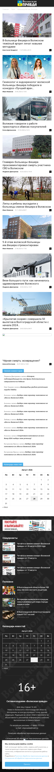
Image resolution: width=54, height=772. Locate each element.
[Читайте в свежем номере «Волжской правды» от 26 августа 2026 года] (9, 546)
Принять (27, 764)
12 (20, 489)
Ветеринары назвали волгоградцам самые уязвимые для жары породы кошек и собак (32, 601)
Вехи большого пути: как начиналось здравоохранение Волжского (26, 282)
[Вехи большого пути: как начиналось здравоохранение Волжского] (27, 265)
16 (48, 489)
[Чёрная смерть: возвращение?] (27, 346)
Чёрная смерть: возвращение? (21, 360)
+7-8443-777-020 (37, 725)
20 (27, 494)
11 (13, 489)
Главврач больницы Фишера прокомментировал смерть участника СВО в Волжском (26, 165)
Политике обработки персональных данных (31, 756)
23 (48, 494)
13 (27, 489)
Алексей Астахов (9, 364)
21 (34, 494)
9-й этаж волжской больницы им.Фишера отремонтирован (21, 244)
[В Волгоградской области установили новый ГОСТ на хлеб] (9, 615)
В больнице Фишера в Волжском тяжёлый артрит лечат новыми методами (23, 43)
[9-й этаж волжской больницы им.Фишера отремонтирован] (27, 227)
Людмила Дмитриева (10, 172)
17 (6, 494)
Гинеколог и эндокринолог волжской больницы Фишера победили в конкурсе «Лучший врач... (26, 85)
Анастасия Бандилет (10, 50)
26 (20, 498)
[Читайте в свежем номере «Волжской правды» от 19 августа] (9, 558)
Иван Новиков (8, 92)
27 (27, 498)
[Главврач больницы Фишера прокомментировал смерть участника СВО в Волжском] (27, 147)
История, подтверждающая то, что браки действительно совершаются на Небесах (24, 379)
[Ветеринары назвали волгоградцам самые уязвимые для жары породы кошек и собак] (9, 602)
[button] (4, 3)
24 (6, 498)
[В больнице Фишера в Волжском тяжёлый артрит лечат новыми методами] (27, 25)
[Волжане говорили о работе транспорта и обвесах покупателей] (27, 108)
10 (6, 489)
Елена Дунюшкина (9, 130)
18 (13, 494)
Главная (6, 9)
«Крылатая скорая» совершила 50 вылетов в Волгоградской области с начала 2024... (26, 322)
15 (41, 489)
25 (13, 498)
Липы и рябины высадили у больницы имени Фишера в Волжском (27, 205)
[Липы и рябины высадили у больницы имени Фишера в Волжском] (27, 188)
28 (34, 498)
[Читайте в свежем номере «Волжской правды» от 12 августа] (9, 570)
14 (34, 489)
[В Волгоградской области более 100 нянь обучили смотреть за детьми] (9, 590)
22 (41, 494)
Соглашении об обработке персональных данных (27, 738)
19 (20, 494)
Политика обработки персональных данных (27, 733)
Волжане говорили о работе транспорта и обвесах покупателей (24, 125)
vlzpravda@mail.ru (30, 728)
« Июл (5, 507)
